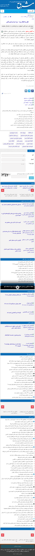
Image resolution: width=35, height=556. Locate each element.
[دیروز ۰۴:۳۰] (9, 189)
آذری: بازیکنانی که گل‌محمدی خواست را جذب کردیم (21, 125)
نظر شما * (31, 163)
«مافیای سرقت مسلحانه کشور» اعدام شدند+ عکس (12, 250)
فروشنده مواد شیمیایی (27, 146)
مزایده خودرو (30, 144)
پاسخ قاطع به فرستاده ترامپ (27, 359)
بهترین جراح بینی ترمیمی (16, 138)
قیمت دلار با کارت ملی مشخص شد (13, 222)
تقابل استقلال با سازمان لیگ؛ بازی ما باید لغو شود (22, 432)
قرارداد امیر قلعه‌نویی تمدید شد (14, 313)
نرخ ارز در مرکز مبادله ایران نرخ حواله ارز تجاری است (22, 483)
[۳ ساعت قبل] (28, 216)
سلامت (32, 529)
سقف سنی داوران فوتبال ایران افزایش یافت (23, 525)
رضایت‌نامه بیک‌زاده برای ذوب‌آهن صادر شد (23, 119)
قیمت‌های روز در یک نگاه (28, 259)
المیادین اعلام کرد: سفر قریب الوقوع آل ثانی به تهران (21, 476)
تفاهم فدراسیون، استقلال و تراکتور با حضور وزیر (23, 461)
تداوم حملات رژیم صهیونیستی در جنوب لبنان (23, 515)
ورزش (30, 11)
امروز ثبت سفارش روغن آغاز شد (26, 395)
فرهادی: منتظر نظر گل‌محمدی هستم (24, 127)
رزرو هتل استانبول (13, 135)
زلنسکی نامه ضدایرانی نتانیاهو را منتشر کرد (11, 205)
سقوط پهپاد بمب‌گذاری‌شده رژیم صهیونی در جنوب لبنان (21, 487)
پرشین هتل (19, 141)
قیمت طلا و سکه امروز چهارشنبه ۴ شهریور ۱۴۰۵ (22, 264)
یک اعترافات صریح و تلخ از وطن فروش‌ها (24, 374)
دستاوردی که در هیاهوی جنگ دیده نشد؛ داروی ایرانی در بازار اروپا (19, 419)
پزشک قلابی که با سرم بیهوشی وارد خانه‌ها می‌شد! (27, 412)
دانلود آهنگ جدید (29, 138)
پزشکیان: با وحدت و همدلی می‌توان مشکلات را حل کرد (21, 455)
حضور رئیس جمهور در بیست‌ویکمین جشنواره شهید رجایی (13, 327)
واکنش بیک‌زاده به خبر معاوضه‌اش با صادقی (23, 123)
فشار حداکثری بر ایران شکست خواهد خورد (24, 422)
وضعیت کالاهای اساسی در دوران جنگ (25, 521)
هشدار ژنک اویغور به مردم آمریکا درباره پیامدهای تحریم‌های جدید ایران (18, 447)
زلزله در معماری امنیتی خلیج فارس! (25, 474)
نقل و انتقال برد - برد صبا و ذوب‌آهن (17, 22)
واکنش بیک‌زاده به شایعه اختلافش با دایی (23, 121)
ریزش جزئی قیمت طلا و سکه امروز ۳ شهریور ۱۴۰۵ (22, 272)
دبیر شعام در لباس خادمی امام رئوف (25, 457)
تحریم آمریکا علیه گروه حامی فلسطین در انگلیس (22, 459)
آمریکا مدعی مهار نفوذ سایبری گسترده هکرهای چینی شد (21, 449)
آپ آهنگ (30, 133)
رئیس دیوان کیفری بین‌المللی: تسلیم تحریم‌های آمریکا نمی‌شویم (19, 445)
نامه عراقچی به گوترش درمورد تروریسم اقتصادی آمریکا (21, 424)
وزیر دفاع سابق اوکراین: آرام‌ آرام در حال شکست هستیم (21, 369)
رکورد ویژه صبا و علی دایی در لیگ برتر (24, 114)
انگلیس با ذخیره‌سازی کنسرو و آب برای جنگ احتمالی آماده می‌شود (19, 426)
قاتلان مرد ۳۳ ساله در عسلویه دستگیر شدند (23, 393)
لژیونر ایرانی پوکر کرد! (28, 481)
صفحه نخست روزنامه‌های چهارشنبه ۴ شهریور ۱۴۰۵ (12, 345)
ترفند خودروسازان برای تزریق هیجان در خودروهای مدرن (10, 195)
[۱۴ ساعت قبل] (26, 534)
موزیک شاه (22, 133)
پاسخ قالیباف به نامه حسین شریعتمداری (24, 380)
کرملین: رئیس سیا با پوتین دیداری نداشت (24, 489)
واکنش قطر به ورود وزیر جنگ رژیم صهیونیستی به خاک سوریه (20, 363)
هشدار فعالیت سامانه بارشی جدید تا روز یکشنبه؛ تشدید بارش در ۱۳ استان (17, 512)
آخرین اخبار (31, 417)
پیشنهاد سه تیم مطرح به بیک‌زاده (25, 116)
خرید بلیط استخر (20, 144)
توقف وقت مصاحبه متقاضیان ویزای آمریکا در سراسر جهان (21, 506)
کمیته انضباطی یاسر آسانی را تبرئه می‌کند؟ (24, 365)
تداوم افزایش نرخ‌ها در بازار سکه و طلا (25, 274)
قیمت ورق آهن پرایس (8, 144)
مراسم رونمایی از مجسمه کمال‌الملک (13, 335)
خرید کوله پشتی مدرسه (14, 146)
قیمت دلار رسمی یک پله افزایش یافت (25, 277)
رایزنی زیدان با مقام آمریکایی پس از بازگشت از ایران (22, 378)
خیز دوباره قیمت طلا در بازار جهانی (25, 279)
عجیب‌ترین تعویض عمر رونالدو (26, 357)
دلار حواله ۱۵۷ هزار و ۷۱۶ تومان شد (25, 266)
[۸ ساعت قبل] (17, 287)
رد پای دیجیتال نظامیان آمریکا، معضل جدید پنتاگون (22, 466)
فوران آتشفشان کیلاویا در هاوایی (26, 430)
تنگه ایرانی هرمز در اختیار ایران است (25, 519)
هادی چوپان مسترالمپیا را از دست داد (12, 304)
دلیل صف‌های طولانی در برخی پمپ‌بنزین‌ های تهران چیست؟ (12, 232)
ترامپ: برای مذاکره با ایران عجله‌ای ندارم (24, 510)
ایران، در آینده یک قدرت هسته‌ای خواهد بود (23, 498)
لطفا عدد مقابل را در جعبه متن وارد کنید (25, 174)
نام (33, 155)
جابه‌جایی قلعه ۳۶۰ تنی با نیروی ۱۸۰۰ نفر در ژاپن (22, 376)
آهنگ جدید (11, 141)
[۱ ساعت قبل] (28, 207)
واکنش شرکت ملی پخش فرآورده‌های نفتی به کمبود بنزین (11, 214)
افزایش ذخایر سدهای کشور (15, 240)
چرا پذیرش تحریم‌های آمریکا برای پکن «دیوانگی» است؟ (21, 439)
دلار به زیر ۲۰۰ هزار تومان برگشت (26, 268)
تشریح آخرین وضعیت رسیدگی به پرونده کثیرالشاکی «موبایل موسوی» (18, 508)
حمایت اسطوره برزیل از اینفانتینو (26, 495)
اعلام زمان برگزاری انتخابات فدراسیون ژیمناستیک (22, 441)
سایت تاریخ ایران (14, 133)
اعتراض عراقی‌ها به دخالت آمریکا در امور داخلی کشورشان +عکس (19, 434)
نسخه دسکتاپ (17, 546)
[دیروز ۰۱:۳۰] (9, 534)
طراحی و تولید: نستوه (17, 554)
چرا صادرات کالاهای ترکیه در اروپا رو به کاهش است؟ (22, 468)
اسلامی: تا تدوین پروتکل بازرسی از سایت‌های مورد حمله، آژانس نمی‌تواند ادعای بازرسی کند (18, 452)
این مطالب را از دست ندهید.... (27, 201)
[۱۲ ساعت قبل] (28, 252)
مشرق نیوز (22, 4)
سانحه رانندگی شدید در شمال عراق (25, 504)
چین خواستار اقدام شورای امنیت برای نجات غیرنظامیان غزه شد (20, 436)
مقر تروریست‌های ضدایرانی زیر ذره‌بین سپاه (23, 382)
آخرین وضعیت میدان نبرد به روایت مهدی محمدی (22, 397)
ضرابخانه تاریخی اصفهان (28, 391)
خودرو (32, 183)
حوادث (32, 401)
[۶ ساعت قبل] (28, 234)
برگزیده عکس (31, 323)
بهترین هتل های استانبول (27, 135)
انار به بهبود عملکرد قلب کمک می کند (9, 540)
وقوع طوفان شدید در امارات (27, 493)
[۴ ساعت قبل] (28, 225)
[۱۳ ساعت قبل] (28, 347)
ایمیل (32, 159)
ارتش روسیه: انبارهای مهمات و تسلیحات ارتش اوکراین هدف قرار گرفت (18, 523)
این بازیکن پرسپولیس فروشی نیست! (13, 295)
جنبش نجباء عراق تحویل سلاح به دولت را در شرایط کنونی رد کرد (19, 464)
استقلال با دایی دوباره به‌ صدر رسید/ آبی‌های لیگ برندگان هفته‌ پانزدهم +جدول (18, 111)
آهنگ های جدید (29, 141)
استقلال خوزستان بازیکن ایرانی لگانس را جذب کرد (22, 502)
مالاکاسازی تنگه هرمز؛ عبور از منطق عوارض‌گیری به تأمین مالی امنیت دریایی (17, 478)
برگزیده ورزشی (30, 291)
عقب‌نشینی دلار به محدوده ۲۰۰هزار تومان (24, 270)
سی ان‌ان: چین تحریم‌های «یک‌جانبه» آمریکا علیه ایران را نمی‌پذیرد (19, 428)
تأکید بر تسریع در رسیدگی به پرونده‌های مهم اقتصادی (21, 470)
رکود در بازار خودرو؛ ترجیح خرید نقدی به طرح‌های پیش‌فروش (26, 195)
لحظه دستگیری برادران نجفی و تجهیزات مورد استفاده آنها (21, 361)
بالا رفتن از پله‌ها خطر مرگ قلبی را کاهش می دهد (26, 540)
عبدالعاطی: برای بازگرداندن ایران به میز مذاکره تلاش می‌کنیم (20, 389)
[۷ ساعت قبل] (28, 243)
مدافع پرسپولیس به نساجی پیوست (25, 485)
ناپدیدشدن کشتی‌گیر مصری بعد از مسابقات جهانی (22, 472)
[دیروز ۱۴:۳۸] (26, 189)
